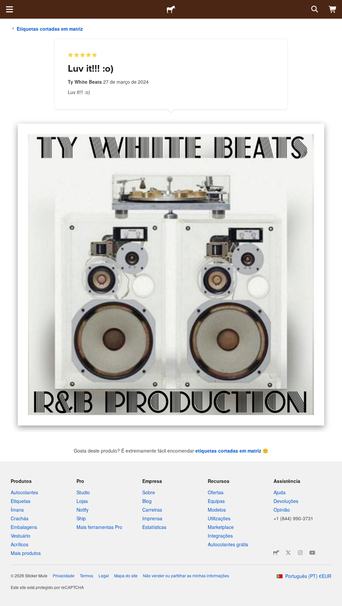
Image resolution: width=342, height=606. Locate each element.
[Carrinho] (332, 9)
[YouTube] (312, 553)
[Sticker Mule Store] (276, 553)
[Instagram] (300, 553)
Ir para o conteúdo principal (5, 5)
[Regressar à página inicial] (171, 9)
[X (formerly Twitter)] (288, 553)
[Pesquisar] (314, 9)
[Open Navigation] (9, 9)
